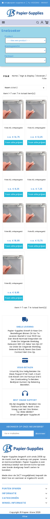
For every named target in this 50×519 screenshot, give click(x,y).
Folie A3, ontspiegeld (36, 179)
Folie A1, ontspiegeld (36, 128)
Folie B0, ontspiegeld (13, 231)
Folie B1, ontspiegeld (36, 231)
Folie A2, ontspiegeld (14, 179)
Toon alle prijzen (14, 142)
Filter (25, 516)
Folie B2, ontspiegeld (13, 283)
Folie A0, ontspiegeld (14, 128)
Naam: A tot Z (25, 87)
